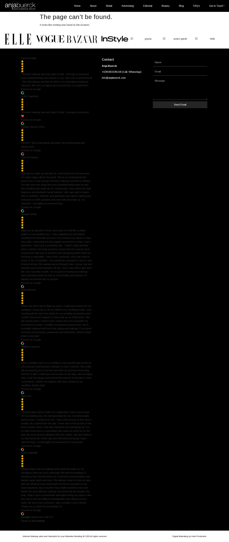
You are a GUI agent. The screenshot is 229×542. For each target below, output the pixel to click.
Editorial (147, 6)
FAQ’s (196, 6)
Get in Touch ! (216, 6)
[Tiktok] (115, 87)
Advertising (128, 6)
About (93, 6)
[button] (4, 39)
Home (77, 6)
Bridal (109, 6)
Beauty (165, 6)
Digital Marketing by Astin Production (189, 536)
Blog (181, 6)
